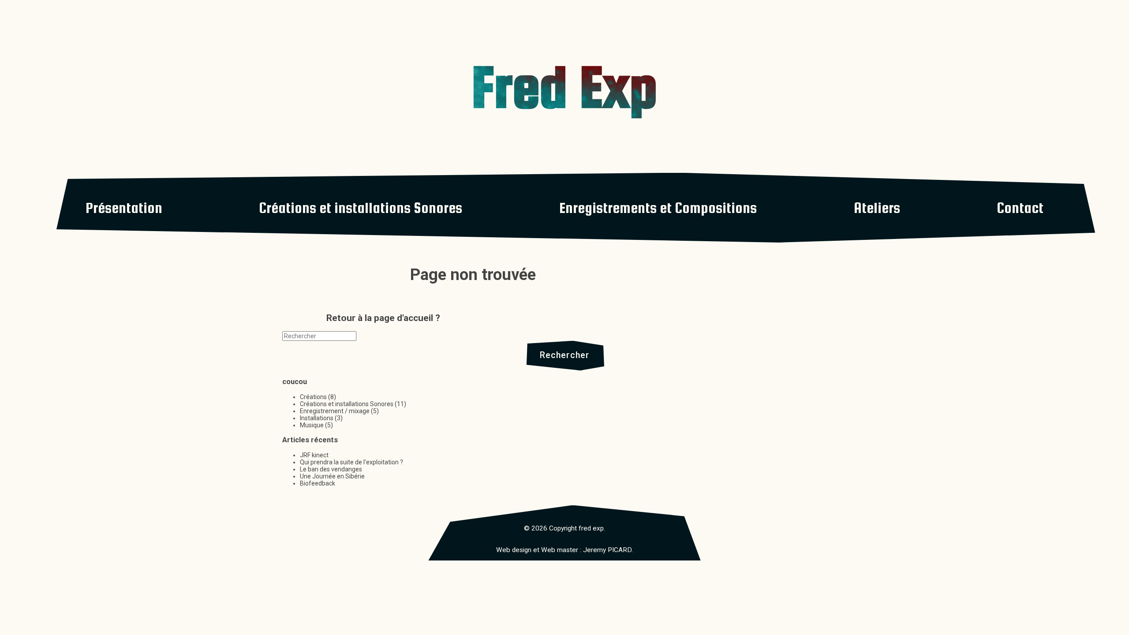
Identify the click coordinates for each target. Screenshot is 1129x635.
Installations (316, 418)
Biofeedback (317, 483)
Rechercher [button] (565, 355)
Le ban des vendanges (331, 469)
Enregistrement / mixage (335, 411)
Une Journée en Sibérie (332, 476)
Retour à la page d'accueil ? (383, 318)
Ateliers (877, 207)
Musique (312, 425)
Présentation (124, 207)
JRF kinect (314, 455)
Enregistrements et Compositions (658, 207)
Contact (1020, 207)
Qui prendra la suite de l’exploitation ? (351, 462)
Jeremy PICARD (607, 550)
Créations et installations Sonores (360, 207)
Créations (313, 396)
